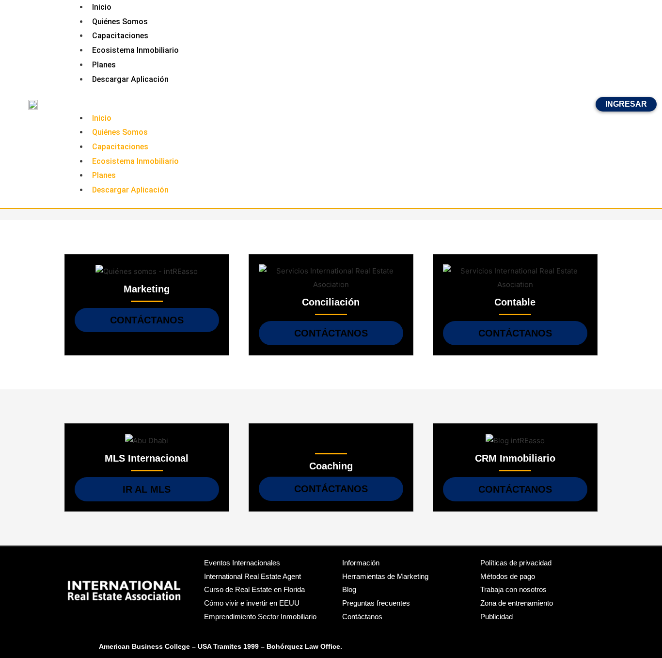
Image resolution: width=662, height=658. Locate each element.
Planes (104, 64)
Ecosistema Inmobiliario (135, 50)
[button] (331, 104)
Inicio (101, 118)
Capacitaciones (120, 35)
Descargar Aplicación (130, 79)
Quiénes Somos (120, 21)
